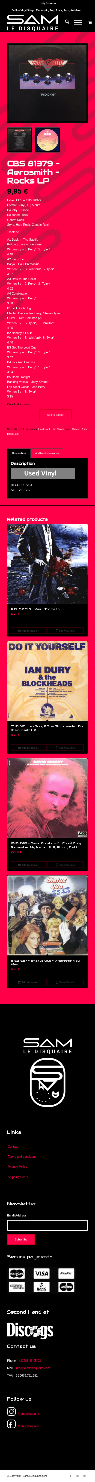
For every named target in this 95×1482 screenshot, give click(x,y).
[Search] (64, 22)
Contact (13, 1146)
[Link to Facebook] (70, 1475)
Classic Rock (79, 429)
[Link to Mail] (77, 1475)
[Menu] (75, 22)
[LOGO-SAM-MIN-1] (39, 22)
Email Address (17, 1215)
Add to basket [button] (30, 630)
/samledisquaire (28, 1413)
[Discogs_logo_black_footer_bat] (30, 1331)
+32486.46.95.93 (29, 1360)
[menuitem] (48, 3)
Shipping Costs (18, 1177)
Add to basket (55, 414)
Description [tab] (19, 453)
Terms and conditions (22, 1156)
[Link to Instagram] (84, 1475)
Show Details (66, 630)
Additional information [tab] (47, 453)
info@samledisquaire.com (32, 1368)
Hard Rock (44, 429)
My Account (49, 3)
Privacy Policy (17, 1166)
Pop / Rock (58, 429)
